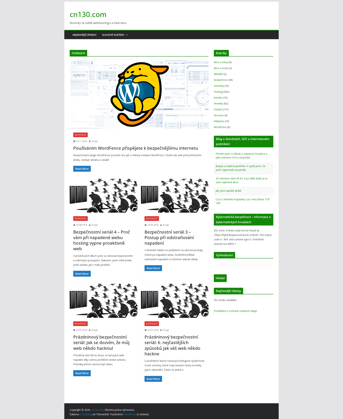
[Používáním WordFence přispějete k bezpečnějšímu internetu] (139, 94)
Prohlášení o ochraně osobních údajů (235, 311)
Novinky (218, 103)
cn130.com (88, 14)
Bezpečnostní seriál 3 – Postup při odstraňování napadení (169, 237)
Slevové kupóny (113, 34)
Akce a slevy (221, 62)
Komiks (218, 97)
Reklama (219, 121)
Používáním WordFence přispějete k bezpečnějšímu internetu (135, 148)
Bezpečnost (80, 135)
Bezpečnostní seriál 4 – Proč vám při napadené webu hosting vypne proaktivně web (101, 240)
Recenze (219, 115)
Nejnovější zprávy (84, 34)
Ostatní (218, 109)
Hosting (218, 91)
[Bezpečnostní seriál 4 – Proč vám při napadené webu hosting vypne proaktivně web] (103, 196)
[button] (126, 34)
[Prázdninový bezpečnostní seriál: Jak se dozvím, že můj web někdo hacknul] (103, 301)
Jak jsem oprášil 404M (228, 190)
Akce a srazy (221, 68)
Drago (94, 141)
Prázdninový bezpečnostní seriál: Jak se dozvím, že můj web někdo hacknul (101, 342)
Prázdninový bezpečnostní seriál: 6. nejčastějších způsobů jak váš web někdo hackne (172, 345)
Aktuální (218, 74)
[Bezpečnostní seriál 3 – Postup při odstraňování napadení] (175, 196)
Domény (219, 85)
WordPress (220, 127)
